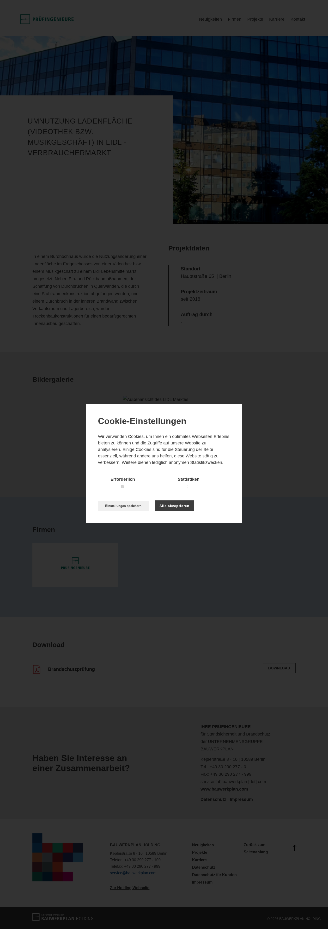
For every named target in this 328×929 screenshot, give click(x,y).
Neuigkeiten (210, 19)
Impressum (241, 799)
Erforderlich (122, 479)
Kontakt (298, 19)
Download (279, 668)
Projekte (255, 19)
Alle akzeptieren (174, 505)
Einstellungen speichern (123, 505)
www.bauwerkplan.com (224, 789)
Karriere (277, 19)
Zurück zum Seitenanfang (256, 848)
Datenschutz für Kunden (214, 875)
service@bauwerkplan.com (133, 873)
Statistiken (189, 479)
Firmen (234, 19)
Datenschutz (213, 799)
